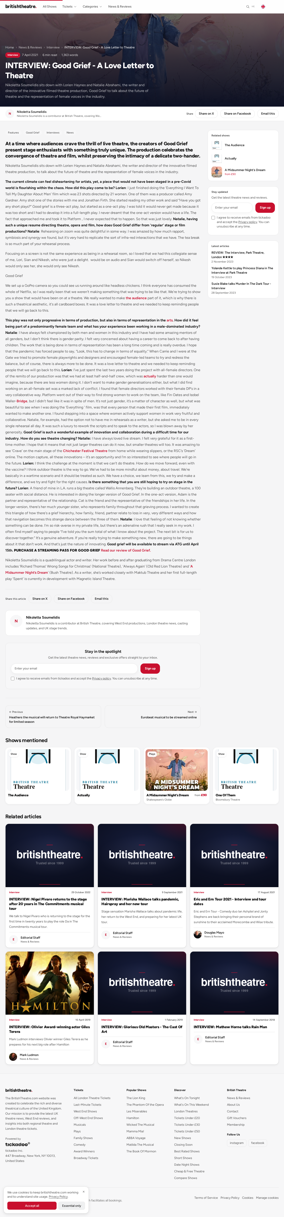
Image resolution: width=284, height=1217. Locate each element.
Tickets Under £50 (187, 1131)
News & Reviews (120, 6)
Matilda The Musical (140, 1145)
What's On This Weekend (191, 1105)
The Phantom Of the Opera (145, 1105)
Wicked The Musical (140, 1125)
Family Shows (83, 1138)
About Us (233, 1105)
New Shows (182, 1138)
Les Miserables (136, 1111)
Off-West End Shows (88, 1118)
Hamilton (132, 1118)
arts (170, 320)
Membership (236, 1125)
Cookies (247, 1198)
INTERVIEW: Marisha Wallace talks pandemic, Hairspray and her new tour (140, 901)
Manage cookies (267, 1198)
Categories (90, 6)
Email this (268, 114)
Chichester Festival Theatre (85, 451)
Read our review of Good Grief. (126, 550)
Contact (232, 1111)
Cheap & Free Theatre (189, 1171)
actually (150, 376)
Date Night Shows (186, 1165)
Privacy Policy (230, 1198)
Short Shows (183, 1158)
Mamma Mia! (135, 1131)
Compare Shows (185, 1178)
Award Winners (84, 1151)
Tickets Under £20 (187, 1118)
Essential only (71, 1206)
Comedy (79, 1145)
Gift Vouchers (237, 1118)
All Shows (50, 6)
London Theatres (186, 1111)
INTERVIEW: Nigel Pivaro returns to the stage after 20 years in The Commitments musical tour (48, 904)
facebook (257, 1143)
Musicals (80, 1125)
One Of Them (225, 795)
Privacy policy (101, 678)
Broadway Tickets (86, 1158)
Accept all (32, 1206)
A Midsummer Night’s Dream (167, 795)
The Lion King (135, 1098)
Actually (83, 795)
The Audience (18, 795)
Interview (53, 47)
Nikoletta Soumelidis (43, 617)
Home (9, 47)
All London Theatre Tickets (92, 1098)
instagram (237, 1143)
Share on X (206, 114)
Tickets (67, 6)
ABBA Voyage (136, 1138)
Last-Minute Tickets (87, 1105)
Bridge (22, 401)
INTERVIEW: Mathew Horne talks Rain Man (230, 1027)
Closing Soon (183, 1145)
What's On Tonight (187, 1098)
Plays (152, 754)
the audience (136, 298)
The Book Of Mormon (141, 1151)
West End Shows (85, 1111)
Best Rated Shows (187, 1151)
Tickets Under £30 (187, 1125)
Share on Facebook (237, 114)
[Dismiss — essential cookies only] (84, 1192)
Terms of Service (206, 1198)
